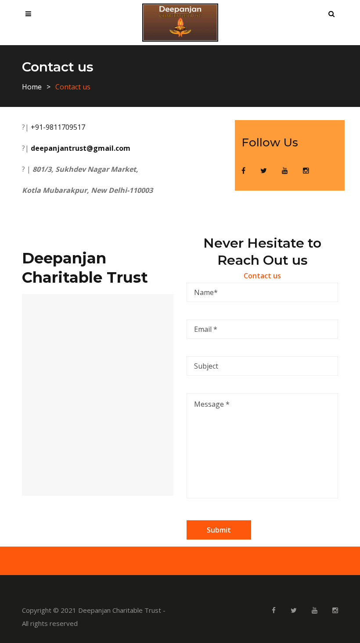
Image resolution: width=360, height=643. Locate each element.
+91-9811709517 (57, 127)
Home (32, 87)
